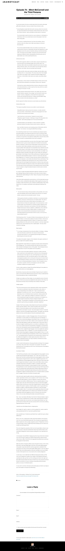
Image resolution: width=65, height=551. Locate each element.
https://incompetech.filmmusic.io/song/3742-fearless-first (27, 476)
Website (18, 521)
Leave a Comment (37, 14)
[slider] (47, 18)
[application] (32, 18)
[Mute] (44, 18)
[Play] (17, 18)
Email (17, 515)
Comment (18, 495)
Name (17, 510)
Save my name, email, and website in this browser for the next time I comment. (32, 527)
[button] (62, 2)
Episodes (19, 480)
